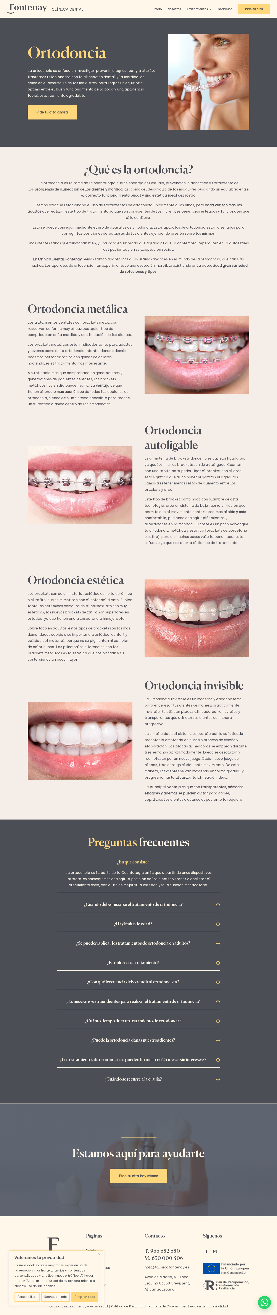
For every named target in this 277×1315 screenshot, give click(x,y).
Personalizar (27, 1297)
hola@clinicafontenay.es (167, 1267)
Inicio (157, 9)
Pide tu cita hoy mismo (138, 1176)
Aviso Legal (99, 1306)
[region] (56, 1278)
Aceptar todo (84, 1297)
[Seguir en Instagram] (215, 1251)
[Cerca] (99, 1254)
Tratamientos (197, 9)
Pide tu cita (254, 9)
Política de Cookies (163, 1306)
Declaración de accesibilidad (205, 1306)
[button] (264, 1302)
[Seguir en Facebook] (206, 1251)
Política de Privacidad (128, 1306)
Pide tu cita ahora (52, 112)
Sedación (225, 9)
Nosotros (174, 9)
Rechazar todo (55, 1297)
